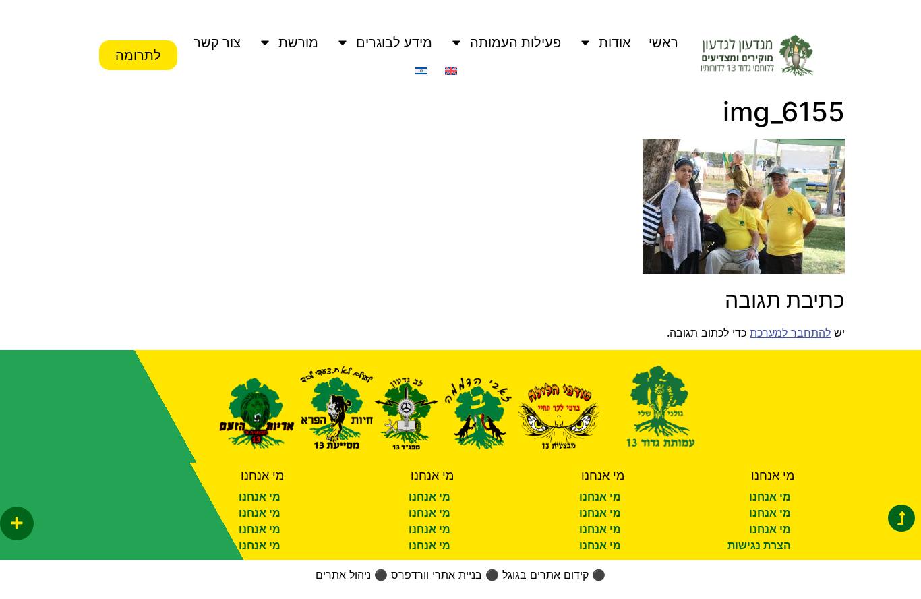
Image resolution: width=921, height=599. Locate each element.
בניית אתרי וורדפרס (436, 574)
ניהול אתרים (343, 574)
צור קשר (217, 42)
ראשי (663, 42)
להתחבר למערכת (790, 332)
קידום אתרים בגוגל (545, 574)
